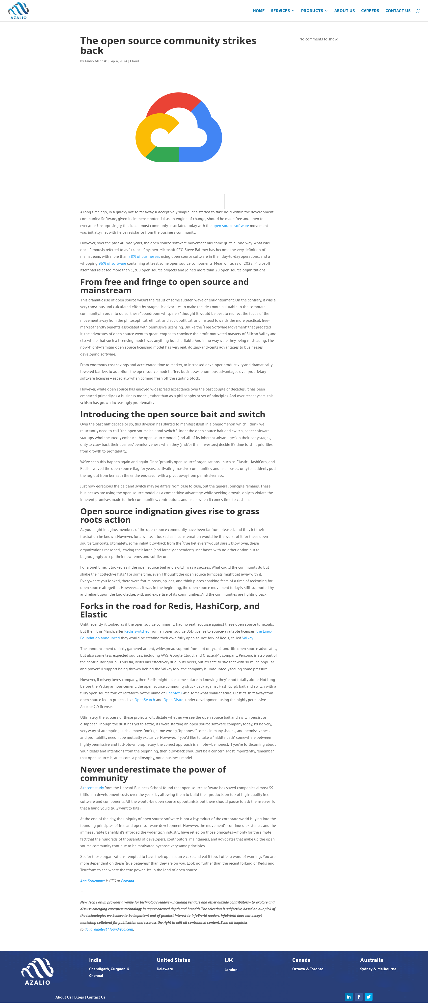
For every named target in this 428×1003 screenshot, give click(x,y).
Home (259, 11)
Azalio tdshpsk (96, 61)
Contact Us (398, 11)
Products (312, 11)
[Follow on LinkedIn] (349, 997)
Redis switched (137, 631)
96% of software (112, 263)
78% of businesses (144, 256)
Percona (127, 880)
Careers (370, 11)
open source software (231, 225)
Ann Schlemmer (92, 880)
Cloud (134, 61)
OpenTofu (174, 692)
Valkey (247, 637)
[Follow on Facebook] (359, 997)
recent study (93, 787)
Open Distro (173, 699)
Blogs (79, 997)
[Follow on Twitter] (369, 997)
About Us (344, 11)
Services (280, 11)
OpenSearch (144, 699)
